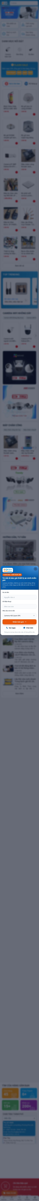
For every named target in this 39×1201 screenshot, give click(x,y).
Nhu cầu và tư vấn (8, 611)
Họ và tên (5, 592)
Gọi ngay (12, 628)
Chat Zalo (29, 628)
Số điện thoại (6, 601)
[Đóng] (35, 569)
